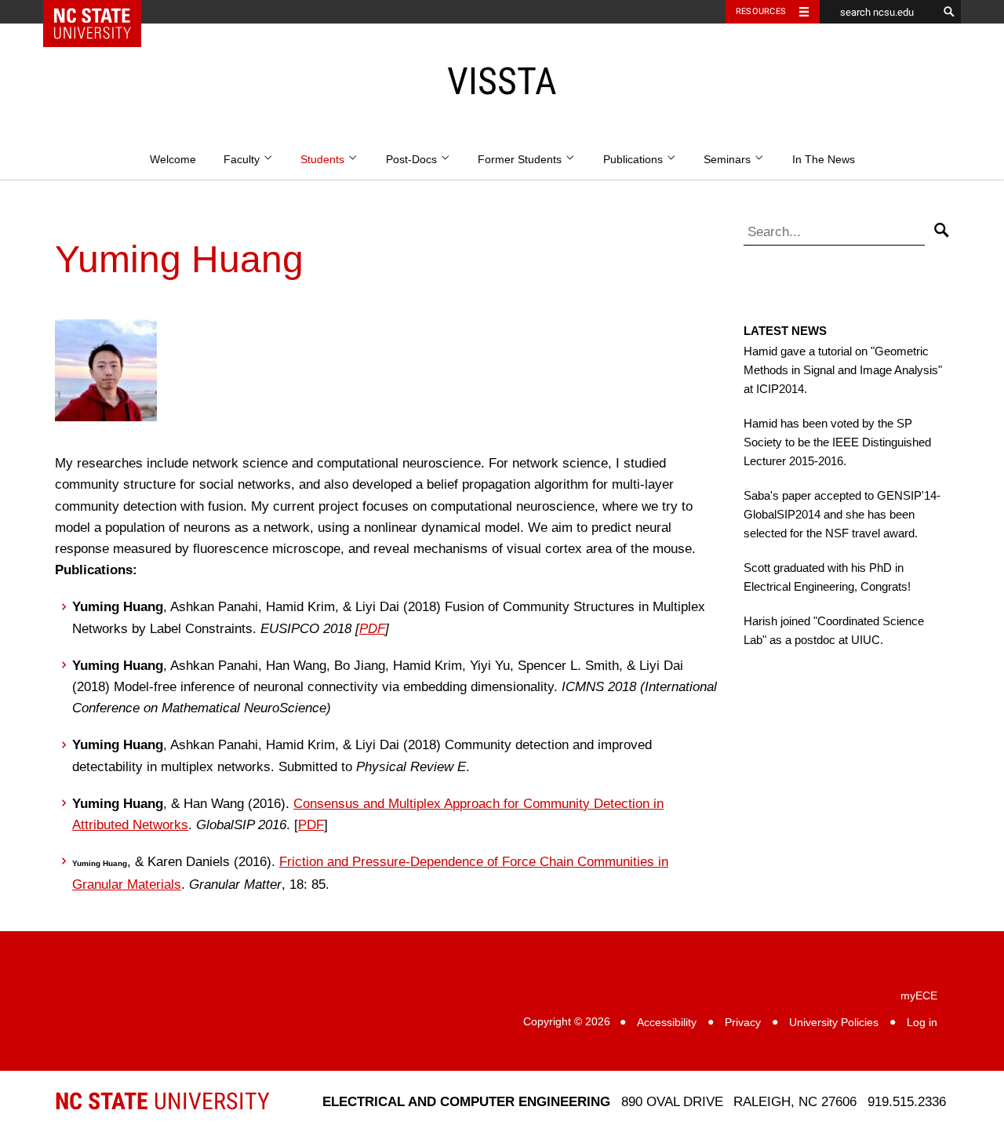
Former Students (521, 160)
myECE (918, 996)
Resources (761, 11)
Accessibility (667, 1022)
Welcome (173, 160)
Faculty (243, 160)
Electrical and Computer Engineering (466, 1101)
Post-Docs (413, 160)
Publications (634, 160)
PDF (372, 628)
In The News (823, 160)
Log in (922, 1022)
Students (323, 160)
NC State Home (102, 11)
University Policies (833, 1022)
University (162, 1101)
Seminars (729, 160)
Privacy (743, 1022)
